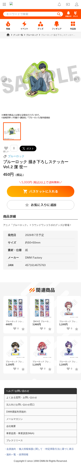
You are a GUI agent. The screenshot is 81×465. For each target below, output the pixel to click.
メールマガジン (14, 419)
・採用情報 (22, 454)
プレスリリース (14, 440)
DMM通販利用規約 (16, 411)
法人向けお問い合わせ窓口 (20, 404)
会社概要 (11, 426)
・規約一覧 (10, 454)
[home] (8, 35)
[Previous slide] (4, 79)
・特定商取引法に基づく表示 (58, 449)
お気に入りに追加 (44, 205)
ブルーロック (16, 156)
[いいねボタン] (6, 148)
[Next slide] (77, 79)
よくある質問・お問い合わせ (21, 397)
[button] (12, 131)
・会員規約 (10, 449)
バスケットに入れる (43, 191)
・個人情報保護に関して (29, 449)
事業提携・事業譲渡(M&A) (20, 433)
